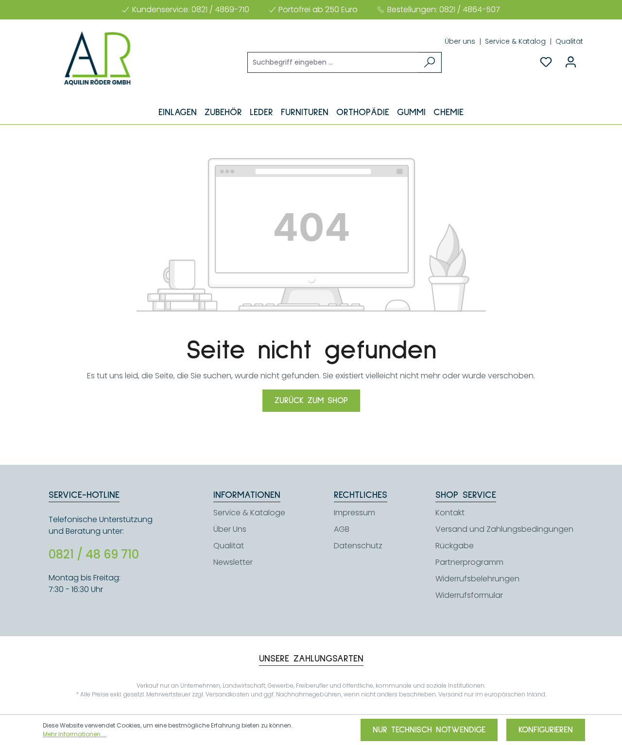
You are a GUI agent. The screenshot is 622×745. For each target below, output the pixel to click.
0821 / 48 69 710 (94, 554)
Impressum (354, 512)
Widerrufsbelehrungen (477, 578)
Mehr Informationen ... (74, 734)
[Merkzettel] (546, 62)
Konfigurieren (545, 730)
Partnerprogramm (469, 562)
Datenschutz (358, 545)
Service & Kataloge (249, 512)
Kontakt (450, 512)
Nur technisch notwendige (429, 730)
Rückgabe (454, 545)
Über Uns (229, 529)
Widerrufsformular (469, 595)
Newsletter (233, 562)
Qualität (569, 41)
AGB (341, 529)
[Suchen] (429, 62)
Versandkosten (227, 694)
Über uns (461, 41)
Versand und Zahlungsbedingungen (504, 529)
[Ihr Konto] (570, 62)
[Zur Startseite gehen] (97, 58)
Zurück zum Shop (311, 400)
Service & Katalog (516, 41)
